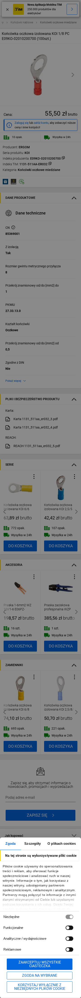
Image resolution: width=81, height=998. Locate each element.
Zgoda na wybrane (39, 975)
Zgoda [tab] (10, 843)
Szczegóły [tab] (32, 843)
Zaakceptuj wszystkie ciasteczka (39, 964)
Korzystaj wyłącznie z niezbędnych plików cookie (39, 987)
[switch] (69, 927)
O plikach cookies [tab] (61, 843)
